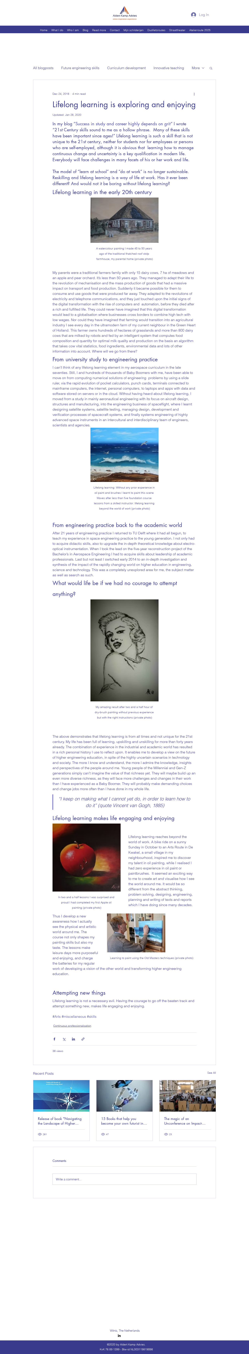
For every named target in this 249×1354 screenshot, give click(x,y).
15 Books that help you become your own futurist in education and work (122, 1121)
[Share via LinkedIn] (73, 1039)
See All (211, 1072)
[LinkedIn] (119, 1335)
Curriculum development (126, 68)
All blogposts (43, 68)
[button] (211, 68)
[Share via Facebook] (54, 1039)
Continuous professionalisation (72, 1025)
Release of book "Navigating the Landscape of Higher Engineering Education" (60, 1121)
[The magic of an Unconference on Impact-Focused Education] (188, 1096)
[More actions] (194, 93)
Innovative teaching (168, 68)
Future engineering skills (80, 68)
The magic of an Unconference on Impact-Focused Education (183, 1121)
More (196, 68)
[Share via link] (83, 1039)
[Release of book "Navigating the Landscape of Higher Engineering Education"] (61, 1096)
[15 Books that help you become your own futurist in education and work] (124, 1096)
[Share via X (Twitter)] (64, 1039)
